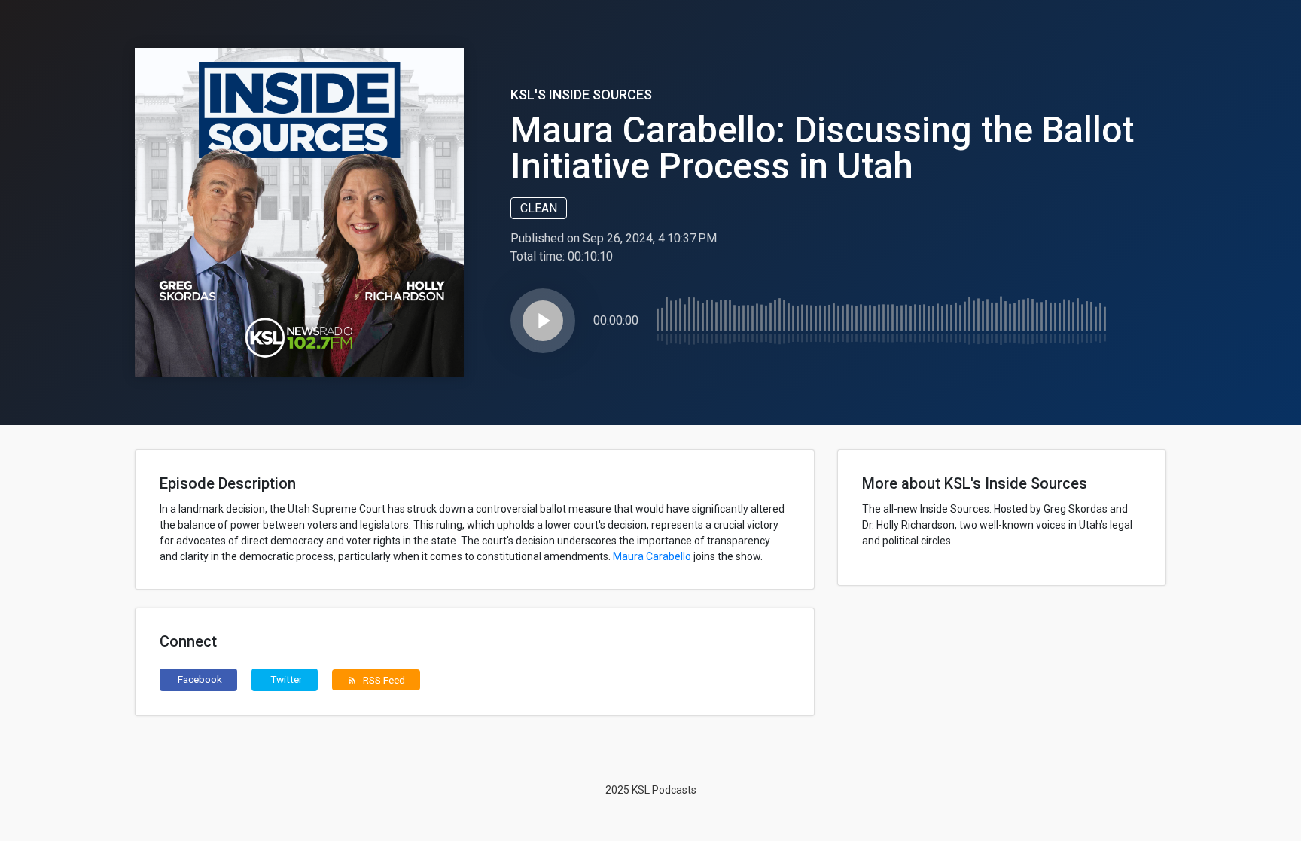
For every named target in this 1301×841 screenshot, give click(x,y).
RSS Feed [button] (376, 680)
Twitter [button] (286, 679)
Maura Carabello (652, 556)
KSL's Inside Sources (581, 94)
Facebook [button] (200, 679)
